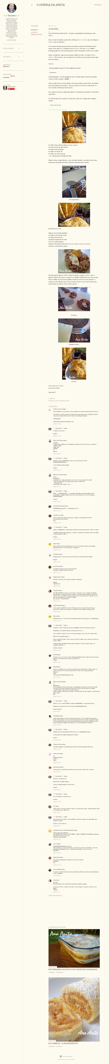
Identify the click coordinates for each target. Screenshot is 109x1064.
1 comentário (59, 1046)
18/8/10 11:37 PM (57, 423)
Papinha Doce (57, 577)
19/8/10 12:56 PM (57, 739)
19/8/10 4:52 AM (56, 561)
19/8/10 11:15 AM (56, 711)
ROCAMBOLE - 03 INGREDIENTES (63, 1043)
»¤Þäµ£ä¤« (56, 716)
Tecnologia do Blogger (67, 1056)
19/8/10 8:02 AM (57, 650)
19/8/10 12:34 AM (57, 522)
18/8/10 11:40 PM (57, 436)
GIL (54, 806)
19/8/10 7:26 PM (56, 762)
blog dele (76, 48)
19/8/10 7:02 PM (57, 749)
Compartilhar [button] (34, 26)
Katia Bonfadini (57, 605)
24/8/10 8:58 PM (57, 875)
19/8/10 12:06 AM (57, 453)
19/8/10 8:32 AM (57, 662)
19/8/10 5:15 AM (56, 586)
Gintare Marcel (71, 1059)
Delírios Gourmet (58, 409)
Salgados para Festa (36, 34)
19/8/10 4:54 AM (57, 572)
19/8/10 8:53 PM (56, 789)
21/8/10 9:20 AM (57, 839)
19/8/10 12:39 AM (57, 539)
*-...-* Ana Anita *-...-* (58, 428)
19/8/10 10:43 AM (57, 696)
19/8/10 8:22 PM (57, 771)
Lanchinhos (34, 32)
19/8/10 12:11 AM (56, 486)
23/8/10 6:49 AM (57, 865)
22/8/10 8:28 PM (57, 852)
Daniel (50, 42)
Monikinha (56, 554)
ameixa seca (56, 767)
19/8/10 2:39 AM (56, 549)
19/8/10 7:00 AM (57, 620)
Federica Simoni (57, 744)
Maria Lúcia (56, 753)
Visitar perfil (11, 40)
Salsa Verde (56, 857)
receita (87, 48)
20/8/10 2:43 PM (57, 801)
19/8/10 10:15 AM (57, 677)
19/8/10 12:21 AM (57, 501)
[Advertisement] (60, 17)
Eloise (55, 543)
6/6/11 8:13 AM (56, 892)
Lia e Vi (55, 844)
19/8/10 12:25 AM (57, 510)
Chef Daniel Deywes (59, 506)
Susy (54, 880)
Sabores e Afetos (82, 40)
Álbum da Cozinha (58, 440)
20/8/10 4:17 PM (57, 812)
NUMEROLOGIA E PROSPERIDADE (63, 830)
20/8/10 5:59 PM (57, 825)
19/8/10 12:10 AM (57, 470)
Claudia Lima (56, 515)
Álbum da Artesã (58, 681)
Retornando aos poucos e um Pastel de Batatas (73, 969)
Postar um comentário (55, 895)
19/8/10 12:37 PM (57, 725)
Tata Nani (56, 590)
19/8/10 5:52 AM (56, 611)
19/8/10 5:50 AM (56, 601)
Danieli (55, 654)
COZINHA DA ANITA (51, 5)
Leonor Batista (57, 869)
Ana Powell (56, 566)
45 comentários (59, 972)
